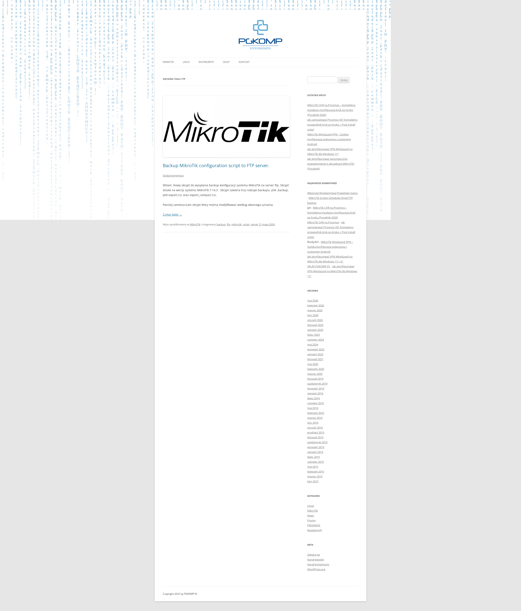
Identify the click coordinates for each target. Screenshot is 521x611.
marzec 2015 (314, 476)
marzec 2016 (314, 418)
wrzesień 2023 (315, 349)
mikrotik (236, 224)
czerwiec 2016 (315, 403)
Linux (186, 62)
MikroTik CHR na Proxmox (323, 222)
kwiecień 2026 (315, 305)
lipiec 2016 (313, 398)
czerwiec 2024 (315, 339)
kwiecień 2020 (315, 369)
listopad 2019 (315, 379)
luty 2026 (312, 315)
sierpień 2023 (315, 354)
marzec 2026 (314, 310)
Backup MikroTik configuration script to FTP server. (216, 165)
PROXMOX (313, 525)
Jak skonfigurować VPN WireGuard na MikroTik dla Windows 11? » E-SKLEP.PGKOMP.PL (329, 261)
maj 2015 (312, 466)
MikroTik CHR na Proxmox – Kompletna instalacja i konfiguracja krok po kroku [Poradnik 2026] (331, 110)
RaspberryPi (206, 62)
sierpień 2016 (315, 393)
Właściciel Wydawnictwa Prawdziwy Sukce (332, 193)
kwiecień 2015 (315, 471)
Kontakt (244, 62)
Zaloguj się (313, 554)
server (254, 224)
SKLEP (226, 62)
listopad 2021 (315, 359)
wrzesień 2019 (315, 388)
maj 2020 (312, 364)
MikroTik (168, 62)
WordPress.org (316, 569)
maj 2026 (312, 300)
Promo (311, 520)
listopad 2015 (315, 437)
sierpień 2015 (315, 452)
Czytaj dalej (172, 214)
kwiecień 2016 (315, 413)
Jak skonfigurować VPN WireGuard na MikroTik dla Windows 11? (332, 271)
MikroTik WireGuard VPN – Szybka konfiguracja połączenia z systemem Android (329, 139)
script (246, 224)
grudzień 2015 (315, 432)
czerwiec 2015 (315, 462)
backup (221, 224)
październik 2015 (317, 442)
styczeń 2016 (315, 427)
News (310, 515)
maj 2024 (312, 344)
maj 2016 (312, 408)
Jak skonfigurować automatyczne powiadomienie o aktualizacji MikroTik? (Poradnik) (331, 163)
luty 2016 (312, 423)
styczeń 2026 (315, 320)
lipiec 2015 (313, 457)
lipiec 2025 (313, 335)
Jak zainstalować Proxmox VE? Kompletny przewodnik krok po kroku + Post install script (332, 124)
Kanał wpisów (315, 559)
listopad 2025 (315, 325)
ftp (228, 224)
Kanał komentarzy (318, 564)
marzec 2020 (314, 374)
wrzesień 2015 (315, 447)
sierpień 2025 (315, 330)
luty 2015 (312, 481)
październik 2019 (317, 383)
